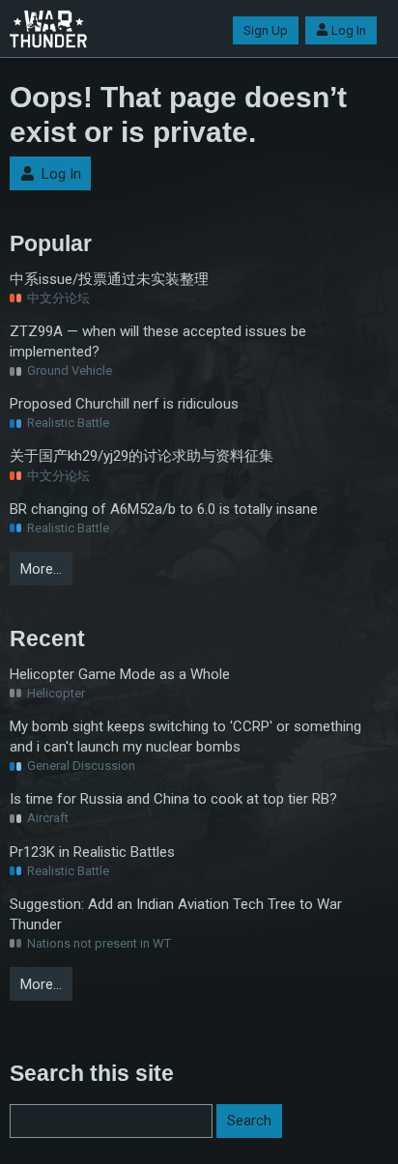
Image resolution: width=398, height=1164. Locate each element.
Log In (348, 30)
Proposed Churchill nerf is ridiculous (124, 403)
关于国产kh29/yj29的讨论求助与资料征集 (141, 456)
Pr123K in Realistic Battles (92, 852)
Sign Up (265, 30)
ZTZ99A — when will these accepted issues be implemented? (158, 341)
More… (41, 569)
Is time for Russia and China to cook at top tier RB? (173, 799)
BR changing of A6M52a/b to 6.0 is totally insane (164, 509)
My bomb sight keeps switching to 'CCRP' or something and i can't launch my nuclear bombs (185, 736)
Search (249, 1120)
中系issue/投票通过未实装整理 (109, 279)
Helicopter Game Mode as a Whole (120, 674)
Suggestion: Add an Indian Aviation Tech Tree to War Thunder (176, 914)
